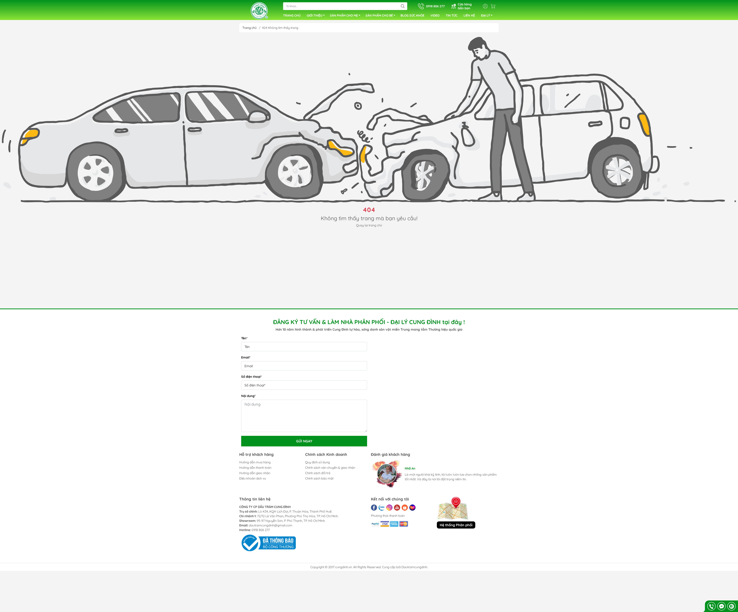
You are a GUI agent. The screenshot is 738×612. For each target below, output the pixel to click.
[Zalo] (382, 507)
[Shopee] (405, 507)
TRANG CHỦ (292, 15)
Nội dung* (248, 396)
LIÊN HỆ (469, 15)
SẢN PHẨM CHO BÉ (379, 15)
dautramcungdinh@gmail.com (270, 525)
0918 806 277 (261, 530)
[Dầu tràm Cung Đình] (259, 10)
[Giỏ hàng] (494, 6)
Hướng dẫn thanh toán (255, 467)
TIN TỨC (451, 15)
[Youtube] (397, 507)
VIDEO (435, 15)
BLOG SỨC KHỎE (412, 15)
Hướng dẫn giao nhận (254, 473)
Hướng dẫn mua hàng (255, 462)
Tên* (244, 338)
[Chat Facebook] (721, 606)
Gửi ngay (304, 441)
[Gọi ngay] (711, 606)
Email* (245, 357)
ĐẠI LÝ (485, 15)
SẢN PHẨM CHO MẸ (344, 15)
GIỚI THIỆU (314, 15)
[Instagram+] (389, 507)
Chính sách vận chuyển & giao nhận (330, 467)
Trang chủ (249, 28)
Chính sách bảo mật (319, 478)
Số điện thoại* (251, 377)
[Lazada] (412, 507)
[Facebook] (374, 507)
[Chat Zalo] (731, 606)
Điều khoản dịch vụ (252, 478)
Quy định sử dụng (317, 462)
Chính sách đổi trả (317, 473)
